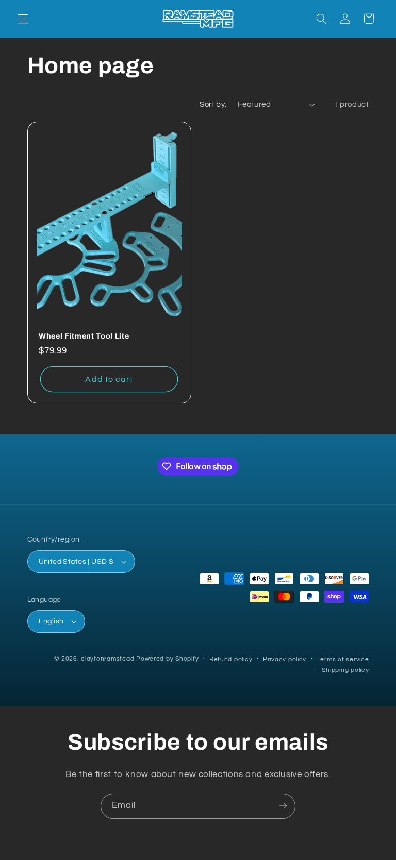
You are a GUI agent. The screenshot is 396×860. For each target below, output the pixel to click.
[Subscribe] (283, 806)
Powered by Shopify (167, 659)
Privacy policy (284, 659)
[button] (23, 18)
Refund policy (231, 659)
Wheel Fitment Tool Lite (84, 336)
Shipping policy (345, 670)
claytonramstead (107, 659)
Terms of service (343, 659)
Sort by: (213, 104)
